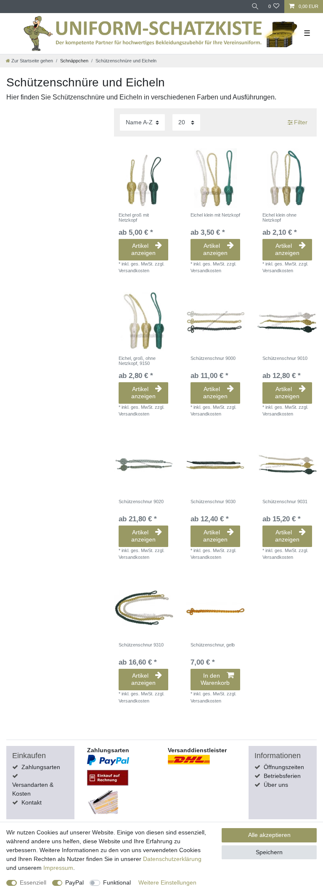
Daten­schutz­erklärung (172, 858)
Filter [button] (300, 122)
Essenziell (33, 882)
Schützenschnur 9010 (284, 358)
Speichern (269, 852)
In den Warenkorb (215, 679)
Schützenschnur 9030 (213, 501)
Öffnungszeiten (284, 767)
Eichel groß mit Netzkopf (134, 217)
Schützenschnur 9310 (141, 644)
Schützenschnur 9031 (284, 501)
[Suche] (255, 6)
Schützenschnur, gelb (213, 644)
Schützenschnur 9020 (141, 501)
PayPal (74, 882)
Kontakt (31, 802)
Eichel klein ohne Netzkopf (279, 217)
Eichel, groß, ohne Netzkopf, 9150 (137, 361)
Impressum (58, 867)
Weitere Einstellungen (167, 882)
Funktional (117, 882)
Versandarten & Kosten (32, 789)
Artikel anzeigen (143, 249)
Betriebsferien (282, 775)
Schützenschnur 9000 (213, 358)
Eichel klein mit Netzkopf (215, 214)
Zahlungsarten (40, 767)
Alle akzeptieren (269, 834)
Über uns (276, 784)
